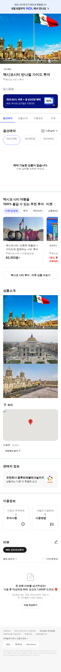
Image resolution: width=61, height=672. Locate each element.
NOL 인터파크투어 (15, 549)
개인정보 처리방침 (47, 631)
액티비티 (38, 210)
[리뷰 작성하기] (56, 542)
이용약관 (7, 631)
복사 (17, 445)
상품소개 (23, 118)
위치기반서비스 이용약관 (25, 631)
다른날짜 (50, 130)
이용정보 (38, 118)
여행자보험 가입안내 (11, 634)
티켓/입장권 (11, 210)
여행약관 (28, 634)
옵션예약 (7, 118)
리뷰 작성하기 (30, 605)
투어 (25, 210)
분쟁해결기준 (41, 634)
